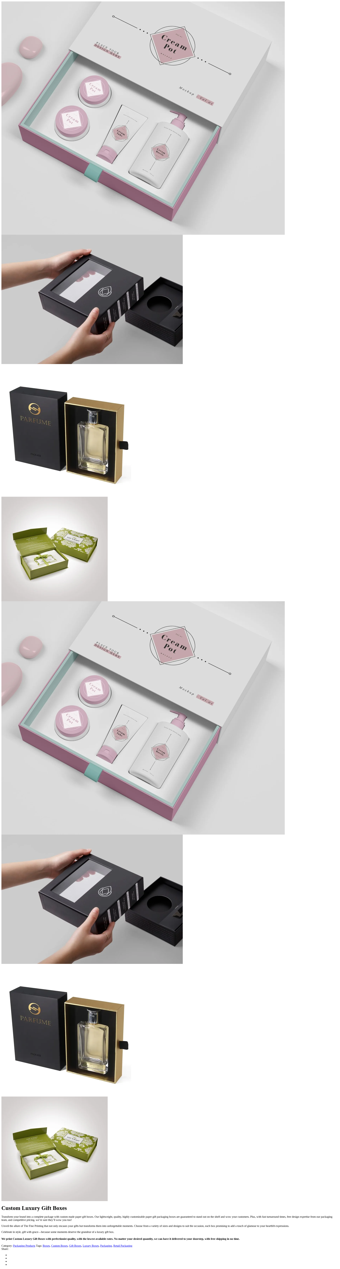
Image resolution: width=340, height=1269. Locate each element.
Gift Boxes (75, 1245)
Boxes (46, 1245)
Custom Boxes (59, 1245)
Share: (4, 1248)
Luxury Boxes (91, 1245)
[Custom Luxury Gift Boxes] (143, 833)
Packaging (106, 1245)
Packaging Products (24, 1245)
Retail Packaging (122, 1245)
